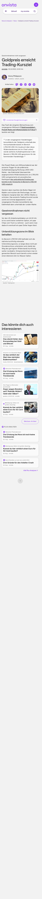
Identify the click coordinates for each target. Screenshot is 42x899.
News (15, 21)
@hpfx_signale (19, 79)
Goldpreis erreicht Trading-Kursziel (28, 21)
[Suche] (34, 11)
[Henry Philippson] (5, 77)
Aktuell (14, 11)
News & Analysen (7, 21)
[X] (29, 84)
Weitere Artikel (30, 421)
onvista (4, 69)
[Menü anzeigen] (6, 11)
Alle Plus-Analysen (30, 470)
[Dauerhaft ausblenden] (36, 120)
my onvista (25, 11)
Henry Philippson (15, 76)
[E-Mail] (34, 84)
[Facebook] (21, 84)
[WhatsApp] (25, 84)
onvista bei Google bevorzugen (16, 120)
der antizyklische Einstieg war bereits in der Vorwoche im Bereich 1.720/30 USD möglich (19, 181)
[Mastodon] (17, 84)
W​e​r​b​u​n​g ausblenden (28, 37)
